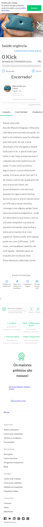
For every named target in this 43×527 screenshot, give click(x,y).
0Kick (38, 71)
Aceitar (34, 8)
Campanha (6, 112)
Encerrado (10, 71)
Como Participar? (21, 112)
